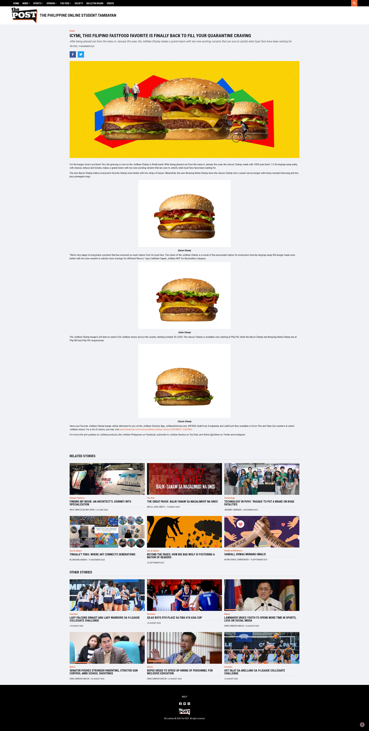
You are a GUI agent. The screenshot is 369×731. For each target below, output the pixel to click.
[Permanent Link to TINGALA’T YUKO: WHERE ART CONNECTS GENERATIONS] (107, 532)
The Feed (64, 3)
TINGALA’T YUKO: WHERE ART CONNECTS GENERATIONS (102, 554)
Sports (37, 3)
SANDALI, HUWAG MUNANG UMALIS (245, 554)
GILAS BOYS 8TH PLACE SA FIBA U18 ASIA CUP (174, 617)
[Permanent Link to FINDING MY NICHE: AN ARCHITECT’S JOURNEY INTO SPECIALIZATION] (107, 479)
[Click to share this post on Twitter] (81, 54)
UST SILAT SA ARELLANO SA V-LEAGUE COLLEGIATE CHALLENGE (254, 672)
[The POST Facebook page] (180, 704)
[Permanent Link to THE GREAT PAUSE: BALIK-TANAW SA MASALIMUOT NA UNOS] (184, 479)
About (184, 697)
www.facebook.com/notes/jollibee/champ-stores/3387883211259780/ (156, 429)
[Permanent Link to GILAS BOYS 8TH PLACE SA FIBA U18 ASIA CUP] (184, 595)
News (25, 3)
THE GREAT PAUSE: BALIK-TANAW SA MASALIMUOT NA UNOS (182, 501)
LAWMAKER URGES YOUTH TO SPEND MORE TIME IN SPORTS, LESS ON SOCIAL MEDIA (260, 619)
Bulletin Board (94, 3)
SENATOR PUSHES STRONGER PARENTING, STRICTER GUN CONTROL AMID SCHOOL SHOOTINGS (104, 672)
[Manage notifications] (362, 724)
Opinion (51, 3)
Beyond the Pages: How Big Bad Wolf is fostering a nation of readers (181, 556)
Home (16, 3)
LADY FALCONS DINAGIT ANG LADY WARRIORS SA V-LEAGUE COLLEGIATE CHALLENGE (105, 619)
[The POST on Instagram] (189, 704)
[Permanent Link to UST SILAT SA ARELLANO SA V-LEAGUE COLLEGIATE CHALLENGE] (261, 648)
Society (79, 3)
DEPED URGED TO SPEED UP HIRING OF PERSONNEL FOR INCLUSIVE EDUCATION (180, 672)
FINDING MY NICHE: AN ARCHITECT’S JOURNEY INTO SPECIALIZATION (100, 503)
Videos (110, 3)
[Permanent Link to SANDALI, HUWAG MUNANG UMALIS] (261, 532)
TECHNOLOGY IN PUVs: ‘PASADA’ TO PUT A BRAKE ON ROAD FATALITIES (259, 503)
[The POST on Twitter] (184, 704)
